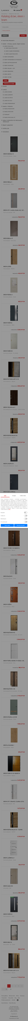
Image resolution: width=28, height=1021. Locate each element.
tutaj (9, 509)
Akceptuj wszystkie (21, 525)
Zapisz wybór (7, 525)
